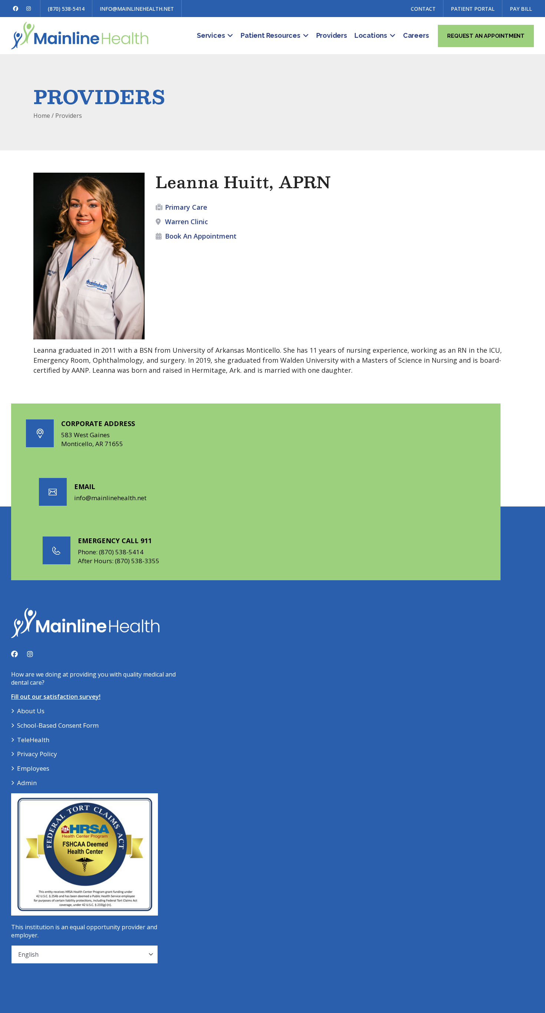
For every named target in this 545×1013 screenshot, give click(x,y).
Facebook (15, 8)
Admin (27, 782)
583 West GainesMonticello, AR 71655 (92, 439)
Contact (423, 8)
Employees (33, 768)
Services (211, 35)
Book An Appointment (201, 236)
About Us (30, 711)
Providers (331, 35)
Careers (416, 35)
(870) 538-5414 (66, 8)
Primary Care (186, 207)
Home (41, 116)
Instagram (28, 8)
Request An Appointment (486, 36)
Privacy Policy (37, 754)
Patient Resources (270, 35)
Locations (370, 35)
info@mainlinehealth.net (137, 8)
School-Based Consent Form (58, 725)
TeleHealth (33, 739)
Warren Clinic (186, 221)
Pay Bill (521, 8)
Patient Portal (473, 8)
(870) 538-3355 (137, 561)
